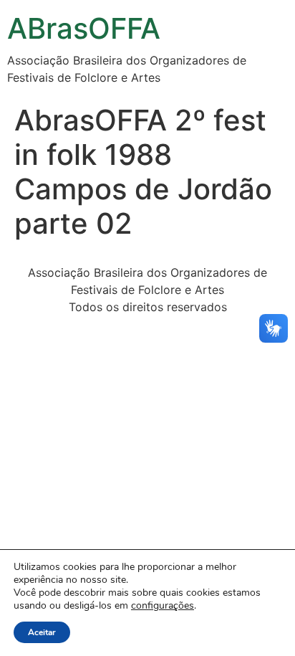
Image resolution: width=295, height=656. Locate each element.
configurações (162, 605)
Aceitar (42, 632)
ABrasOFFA (83, 28)
